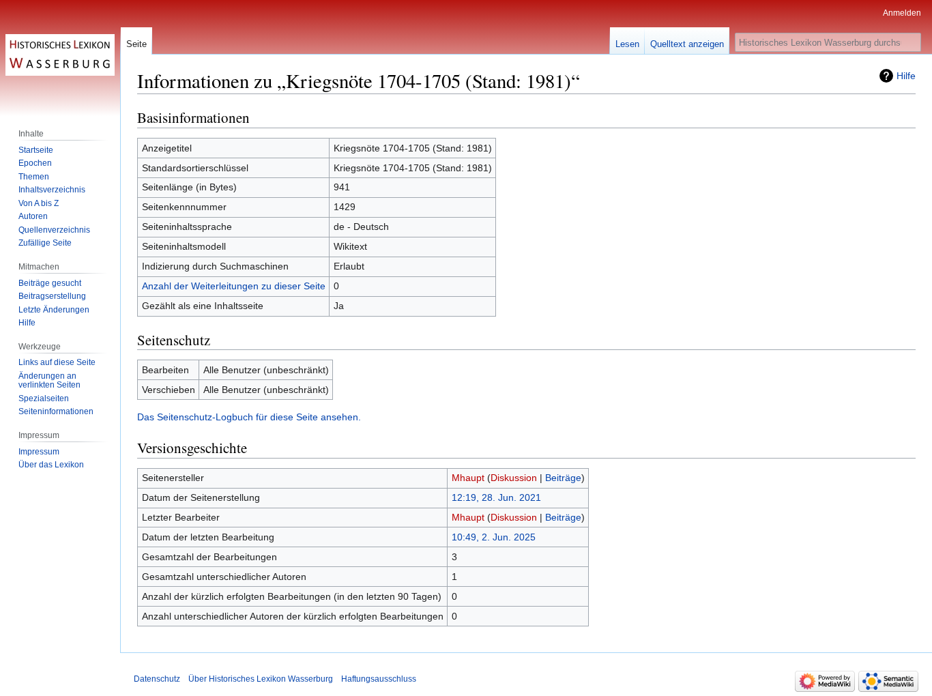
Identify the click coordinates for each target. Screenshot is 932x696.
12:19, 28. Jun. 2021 (496, 497)
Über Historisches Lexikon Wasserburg (260, 679)
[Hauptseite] (60, 54)
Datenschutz (157, 679)
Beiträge (563, 477)
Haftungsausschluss (378, 679)
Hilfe (906, 75)
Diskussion (514, 477)
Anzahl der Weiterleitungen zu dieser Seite (233, 285)
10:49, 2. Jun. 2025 (494, 537)
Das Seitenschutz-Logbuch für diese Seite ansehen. (249, 416)
